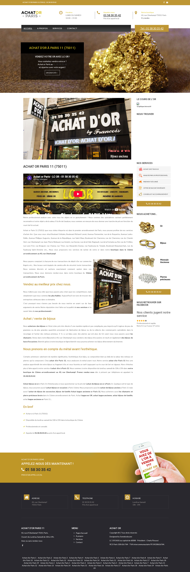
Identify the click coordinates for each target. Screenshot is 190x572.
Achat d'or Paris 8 (139, 558)
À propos (79, 536)
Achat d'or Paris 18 (158, 560)
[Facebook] (164, 2)
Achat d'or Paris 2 (45, 558)
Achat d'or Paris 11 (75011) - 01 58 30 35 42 (39, 2)
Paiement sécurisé (150, 182)
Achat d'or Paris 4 (76, 558)
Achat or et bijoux (151, 169)
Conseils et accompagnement (155, 194)
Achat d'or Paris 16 (125, 560)
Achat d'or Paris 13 (75, 560)
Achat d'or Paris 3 (61, 558)
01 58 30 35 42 (154, 203)
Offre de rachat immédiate (154, 188)
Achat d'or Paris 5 (92, 558)
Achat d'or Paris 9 (154, 558)
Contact (72, 28)
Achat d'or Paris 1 (29, 558)
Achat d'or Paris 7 (123, 558)
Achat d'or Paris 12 (58, 560)
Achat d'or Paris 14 (91, 560)
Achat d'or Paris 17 (141, 560)
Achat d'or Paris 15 (108, 560)
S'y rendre (145, 18)
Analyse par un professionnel (155, 175)
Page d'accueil (81, 533)
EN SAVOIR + (51, 73)
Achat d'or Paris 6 (107, 558)
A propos (42, 28)
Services (57, 28)
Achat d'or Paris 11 (41, 560)
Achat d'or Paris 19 (31, 563)
